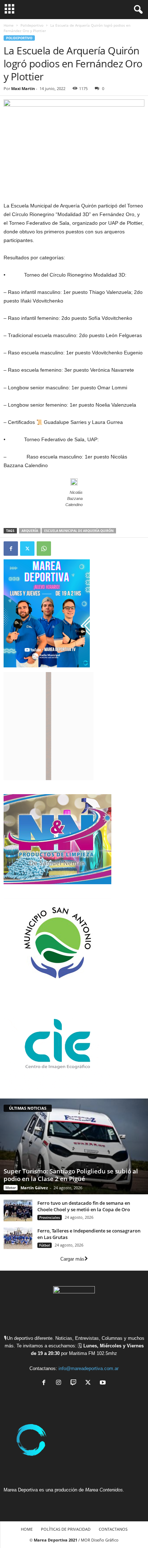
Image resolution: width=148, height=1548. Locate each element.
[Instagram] (60, 1383)
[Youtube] (103, 1383)
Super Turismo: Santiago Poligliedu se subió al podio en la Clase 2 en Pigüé (71, 1175)
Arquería (30, 530)
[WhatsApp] (44, 548)
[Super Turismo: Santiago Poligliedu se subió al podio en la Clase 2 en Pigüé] (74, 1146)
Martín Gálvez (34, 1187)
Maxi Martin (23, 88)
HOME (27, 1529)
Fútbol (44, 1245)
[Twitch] (75, 1383)
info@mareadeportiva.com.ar (89, 1368)
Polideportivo (31, 25)
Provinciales (49, 1217)
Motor (10, 1187)
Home (9, 25)
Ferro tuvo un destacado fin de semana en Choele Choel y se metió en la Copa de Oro (83, 1206)
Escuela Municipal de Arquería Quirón (79, 530)
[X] (89, 1383)
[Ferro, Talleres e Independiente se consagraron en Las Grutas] (18, 1238)
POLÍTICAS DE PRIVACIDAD (66, 1529)
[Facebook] (11, 548)
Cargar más (72, 1259)
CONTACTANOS (113, 1529)
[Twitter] (27, 548)
